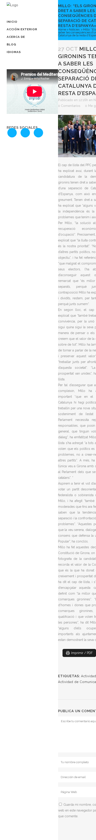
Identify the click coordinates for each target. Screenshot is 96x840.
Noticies (74, 29)
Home (62, 29)
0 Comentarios (69, 106)
